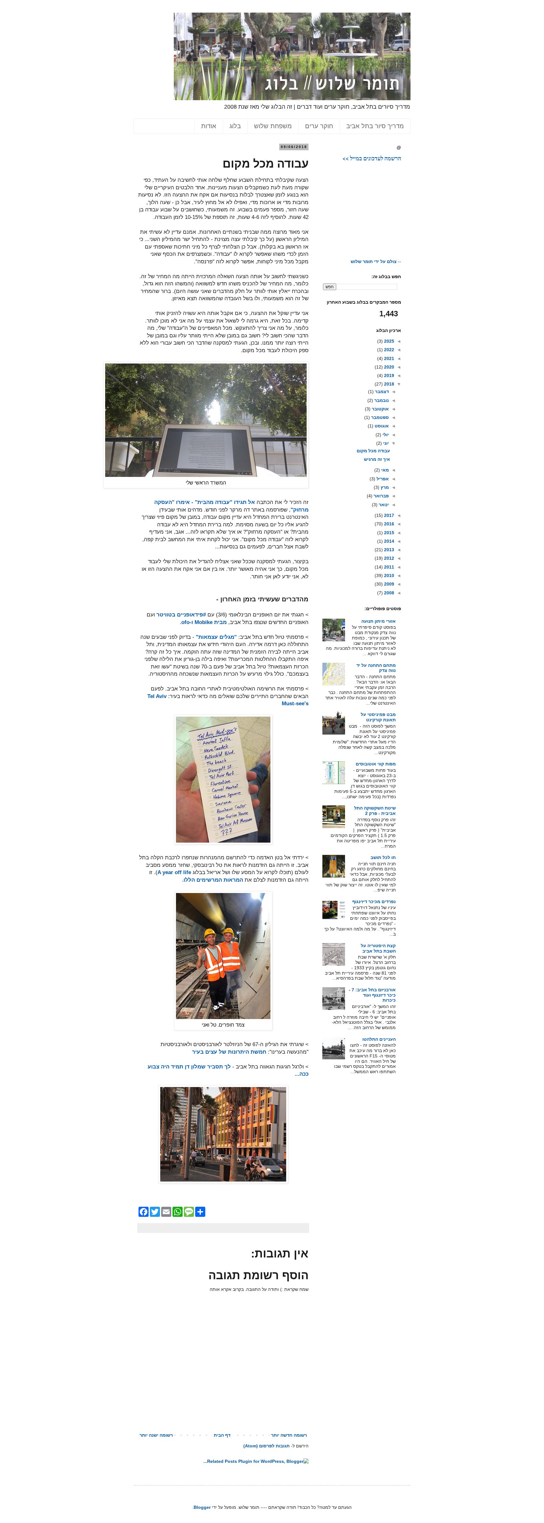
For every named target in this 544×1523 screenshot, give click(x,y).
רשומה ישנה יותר (156, 1435)
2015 (388, 532)
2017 (388, 515)
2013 (388, 549)
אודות (208, 126)
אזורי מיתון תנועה (378, 621)
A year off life (174, 872)
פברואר (380, 495)
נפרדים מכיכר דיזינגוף (374, 901)
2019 (388, 375)
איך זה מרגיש (377, 459)
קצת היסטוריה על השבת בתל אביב (378, 948)
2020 (388, 366)
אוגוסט (381, 425)
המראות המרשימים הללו (213, 880)
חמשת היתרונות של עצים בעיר (229, 1052)
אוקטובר (380, 408)
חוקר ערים (319, 126)
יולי (385, 434)
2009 (388, 584)
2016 (388, 523)
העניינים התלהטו (379, 1039)
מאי (384, 469)
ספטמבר (379, 417)
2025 (388, 341)
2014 (388, 541)
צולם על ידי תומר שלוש (374, 261)
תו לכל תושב (383, 857)
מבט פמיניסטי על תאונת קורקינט (378, 717)
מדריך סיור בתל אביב (375, 126)
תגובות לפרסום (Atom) (266, 1445)
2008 (388, 592)
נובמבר (381, 400)
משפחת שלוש (273, 126)
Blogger (202, 1507)
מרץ (384, 487)
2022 (388, 349)
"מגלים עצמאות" (216, 637)
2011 (388, 567)
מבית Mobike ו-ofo (204, 622)
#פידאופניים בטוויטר (181, 615)
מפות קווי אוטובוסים (376, 763)
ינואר (383, 504)
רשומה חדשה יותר (289, 1435)
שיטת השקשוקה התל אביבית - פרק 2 (375, 810)
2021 (388, 358)
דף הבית (222, 1435)
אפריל (382, 478)
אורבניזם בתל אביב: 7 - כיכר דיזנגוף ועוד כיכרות (372, 995)
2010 (388, 575)
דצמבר (381, 391)
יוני (385, 443)
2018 (388, 383)
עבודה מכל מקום (373, 450)
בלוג (235, 126)
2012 (388, 558)
